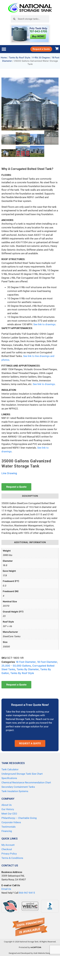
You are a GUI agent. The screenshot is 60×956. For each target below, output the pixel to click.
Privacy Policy (9, 853)
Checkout (6, 849)
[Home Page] (30, 7)
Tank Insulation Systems (14, 791)
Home (4, 57)
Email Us (6, 888)
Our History (7, 809)
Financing (6, 831)
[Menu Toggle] (3, 49)
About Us (6, 804)
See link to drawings (44, 324)
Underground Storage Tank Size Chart (22, 773)
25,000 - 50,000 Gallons (16, 665)
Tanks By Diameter (28, 669)
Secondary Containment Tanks (18, 786)
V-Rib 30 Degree (41, 57)
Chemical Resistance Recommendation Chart (26, 782)
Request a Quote (16, 486)
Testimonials (8, 826)
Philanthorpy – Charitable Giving (19, 818)
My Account (8, 844)
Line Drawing (9, 473)
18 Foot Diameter (26, 661)
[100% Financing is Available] (30, 927)
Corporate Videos (11, 822)
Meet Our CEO (9, 813)
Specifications (9, 778)
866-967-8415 (27, 892)
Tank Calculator (9, 769)
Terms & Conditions (12, 858)
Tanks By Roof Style (19, 57)
